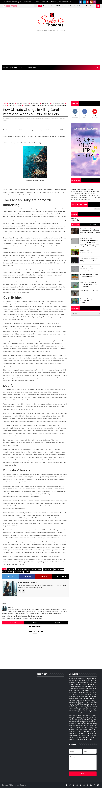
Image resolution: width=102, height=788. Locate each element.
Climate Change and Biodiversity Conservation (88, 300)
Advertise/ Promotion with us (61, 2)
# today (27, 571)
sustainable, (63, 118)
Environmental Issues (58, 103)
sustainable (12, 105)
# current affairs (37, 569)
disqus (35, 623)
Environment (45, 103)
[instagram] (94, 2)
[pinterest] (87, 2)
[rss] (91, 2)
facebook (57, 623)
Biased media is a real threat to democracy (89, 275)
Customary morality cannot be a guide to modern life (88, 268)
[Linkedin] (98, 2)
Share (29, 577)
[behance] (91, 784)
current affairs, (28, 118)
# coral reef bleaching (23, 569)
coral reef (11, 103)
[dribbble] (84, 784)
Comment (63, 577)
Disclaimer (27, 2)
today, (5, 121)
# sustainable (18, 571)
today (19, 105)
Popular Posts (75, 225)
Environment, (37, 118)
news (4, 105)
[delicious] (98, 784)
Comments (95, 225)
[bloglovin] (80, 784)
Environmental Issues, (48, 118)
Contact (45, 2)
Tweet (13, 577)
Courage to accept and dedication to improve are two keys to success (89, 260)
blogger (13, 623)
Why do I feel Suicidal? (89, 291)
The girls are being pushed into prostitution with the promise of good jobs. (90, 231)
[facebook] (80, 2)
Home (37, 2)
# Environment (48, 569)
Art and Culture (17, 67)
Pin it (46, 577)
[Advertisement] (51, 48)
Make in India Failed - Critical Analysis (88, 251)
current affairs (35, 103)
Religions (32, 67)
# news (10, 571)
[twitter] (84, 2)
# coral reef (11, 569)
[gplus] (73, 784)
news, (57, 118)
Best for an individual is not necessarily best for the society (89, 284)
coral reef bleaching (23, 103)
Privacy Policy (75, 220)
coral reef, (8, 118)
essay (29, 6)
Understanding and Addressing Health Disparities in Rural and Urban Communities (61, 6)
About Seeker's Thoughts (12, 2)
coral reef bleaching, (17, 118)
